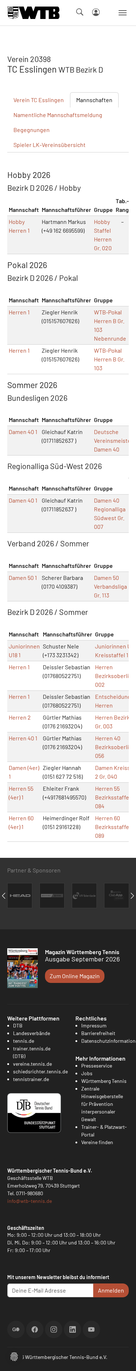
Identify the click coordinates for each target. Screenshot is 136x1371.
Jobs (86, 1073)
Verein (38, 99)
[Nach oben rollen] (122, 1357)
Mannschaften (94, 99)
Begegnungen (31, 129)
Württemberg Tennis (104, 1081)
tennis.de (23, 1041)
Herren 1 (19, 312)
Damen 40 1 (23, 431)
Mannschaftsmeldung (57, 114)
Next (132, 895)
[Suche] (80, 12)
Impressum (94, 1025)
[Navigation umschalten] (122, 13)
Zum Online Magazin (75, 975)
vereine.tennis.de (32, 1064)
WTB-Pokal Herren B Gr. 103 (109, 359)
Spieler (49, 144)
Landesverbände (31, 1033)
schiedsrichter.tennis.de (40, 1071)
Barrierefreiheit (98, 1033)
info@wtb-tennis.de (29, 1201)
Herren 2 (20, 717)
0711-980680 (29, 1193)
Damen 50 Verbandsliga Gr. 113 (110, 586)
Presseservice (96, 1065)
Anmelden (111, 1290)
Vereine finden (97, 1142)
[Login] (96, 12)
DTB (17, 1025)
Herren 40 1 (23, 738)
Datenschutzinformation (108, 1041)
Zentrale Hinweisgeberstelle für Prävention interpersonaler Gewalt (102, 1103)
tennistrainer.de (31, 1079)
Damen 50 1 (23, 577)
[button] (14, 1355)
